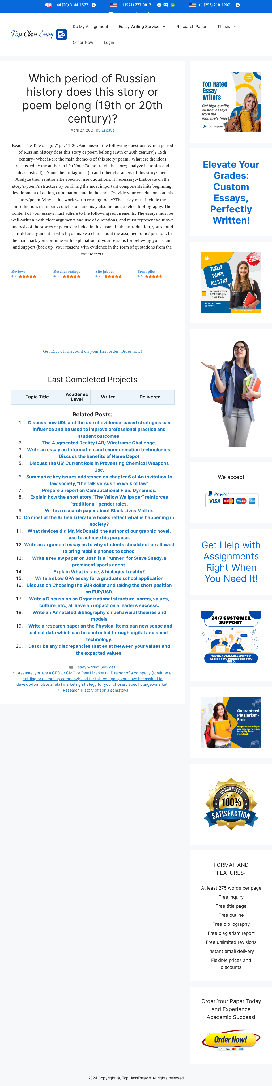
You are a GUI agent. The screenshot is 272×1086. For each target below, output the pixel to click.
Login (109, 42)
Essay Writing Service (139, 26)
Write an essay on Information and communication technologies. (99, 449)
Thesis (223, 26)
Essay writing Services (95, 667)
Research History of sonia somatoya (95, 690)
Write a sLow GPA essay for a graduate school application (99, 578)
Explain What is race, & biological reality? (99, 571)
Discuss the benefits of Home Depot (99, 456)
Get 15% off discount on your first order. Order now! (92, 351)
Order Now (83, 42)
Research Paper (192, 26)
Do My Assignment (90, 26)
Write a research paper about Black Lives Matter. (99, 510)
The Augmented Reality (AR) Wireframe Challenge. (99, 442)
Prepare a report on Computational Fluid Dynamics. (99, 490)
